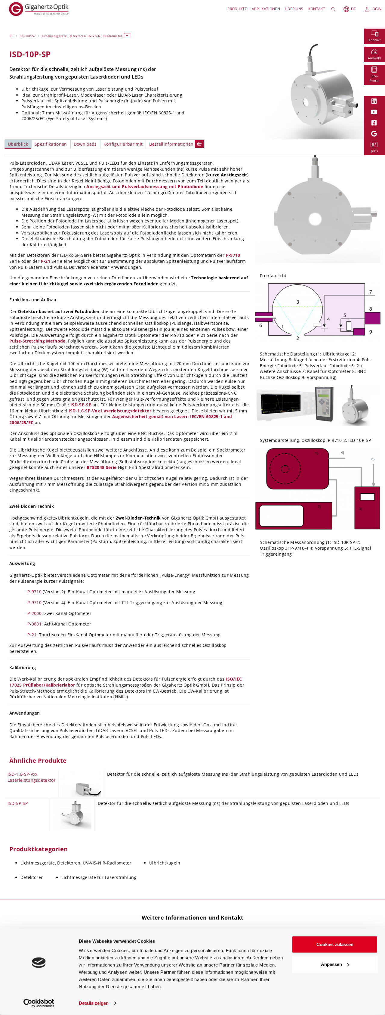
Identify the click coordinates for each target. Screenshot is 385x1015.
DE (353, 8)
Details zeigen (94, 1003)
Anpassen (331, 964)
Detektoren (32, 877)
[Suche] (334, 9)
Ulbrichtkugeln (164, 863)
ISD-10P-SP (27, 36)
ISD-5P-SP (80, 405)
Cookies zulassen (334, 944)
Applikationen (266, 8)
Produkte (237, 8)
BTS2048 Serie (101, 467)
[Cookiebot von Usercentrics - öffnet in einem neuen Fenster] (39, 1003)
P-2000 (34, 613)
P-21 (45, 261)
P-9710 (233, 255)
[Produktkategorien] (127, 35)
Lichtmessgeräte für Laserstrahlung (99, 877)
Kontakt (316, 8)
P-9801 (34, 624)
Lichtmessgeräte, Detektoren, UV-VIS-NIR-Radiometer (82, 36)
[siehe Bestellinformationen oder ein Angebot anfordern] (199, 143)
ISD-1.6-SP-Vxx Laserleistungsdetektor (110, 411)
